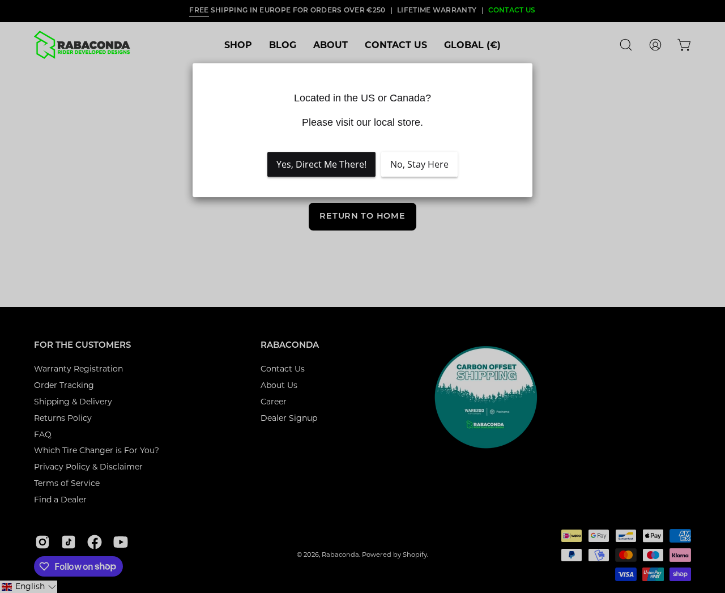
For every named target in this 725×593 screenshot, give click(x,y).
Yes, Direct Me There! (321, 164)
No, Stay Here (419, 164)
